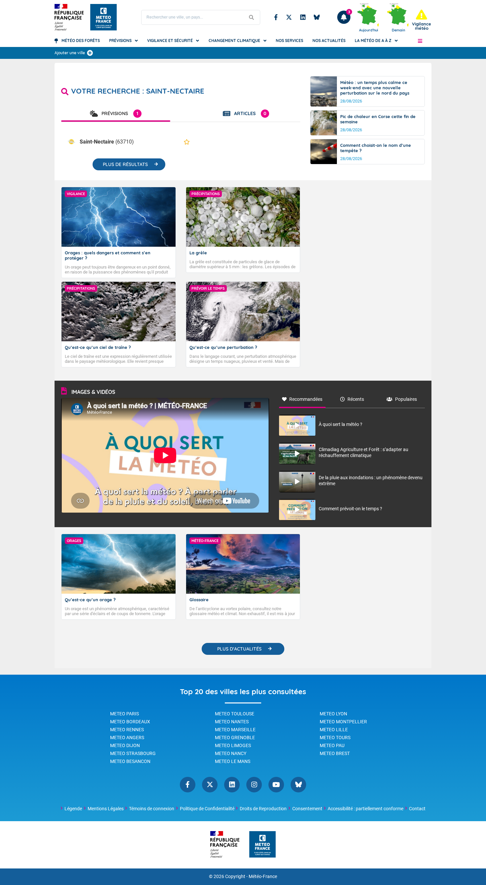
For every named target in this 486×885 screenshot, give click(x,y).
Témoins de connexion (151, 808)
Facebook (276, 17)
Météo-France (263, 876)
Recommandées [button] (305, 399)
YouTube (276, 784)
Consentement (307, 808)
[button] (420, 40)
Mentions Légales (106, 808)
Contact (417, 808)
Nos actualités (328, 40)
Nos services (289, 40)
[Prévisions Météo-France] (103, 17)
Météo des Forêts (80, 40)
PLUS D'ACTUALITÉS (239, 649)
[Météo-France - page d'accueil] (262, 845)
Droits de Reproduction (263, 808)
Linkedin (302, 17)
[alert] (421, 20)
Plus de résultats (125, 164)
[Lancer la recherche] (251, 17)
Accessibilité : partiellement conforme (365, 808)
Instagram (254, 784)
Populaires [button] (406, 399)
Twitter (289, 17)
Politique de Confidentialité (207, 808)
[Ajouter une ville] (90, 53)
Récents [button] (355, 399)
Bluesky (317, 17)
